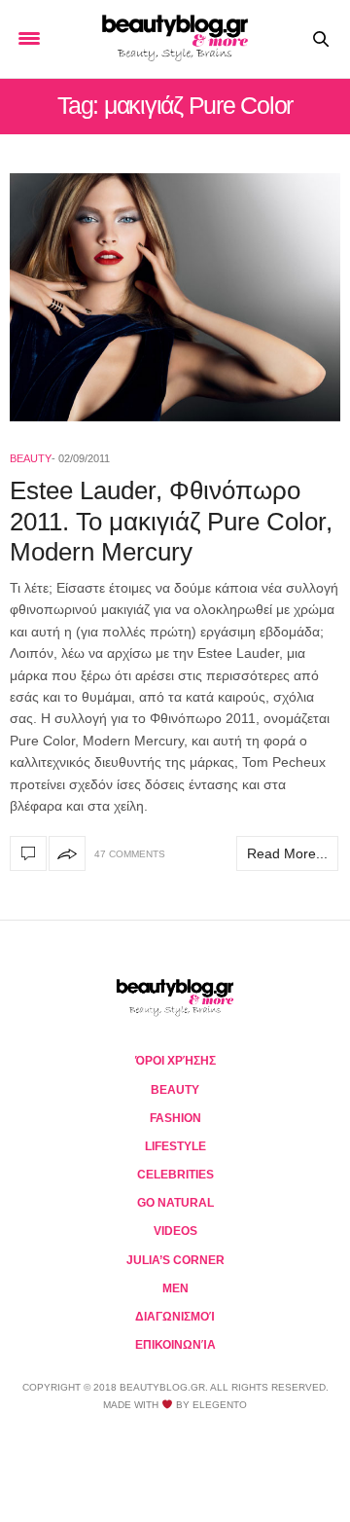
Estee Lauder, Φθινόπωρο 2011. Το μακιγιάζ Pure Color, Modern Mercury (171, 520)
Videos (175, 1231)
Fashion (175, 1118)
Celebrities (175, 1174)
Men (175, 1288)
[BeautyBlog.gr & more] (175, 39)
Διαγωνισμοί (175, 1316)
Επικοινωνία (175, 1345)
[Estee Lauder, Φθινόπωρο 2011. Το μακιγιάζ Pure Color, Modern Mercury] (175, 297)
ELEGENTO (219, 1404)
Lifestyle (175, 1146)
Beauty (31, 458)
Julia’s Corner (175, 1260)
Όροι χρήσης (175, 1061)
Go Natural (175, 1203)
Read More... (287, 853)
